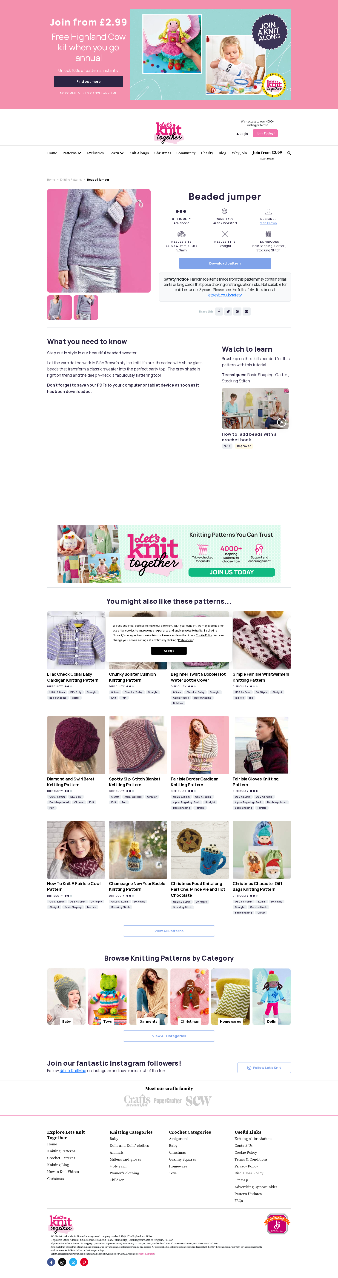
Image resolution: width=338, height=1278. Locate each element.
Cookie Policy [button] (204, 635)
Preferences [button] (185, 640)
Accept (169, 650)
